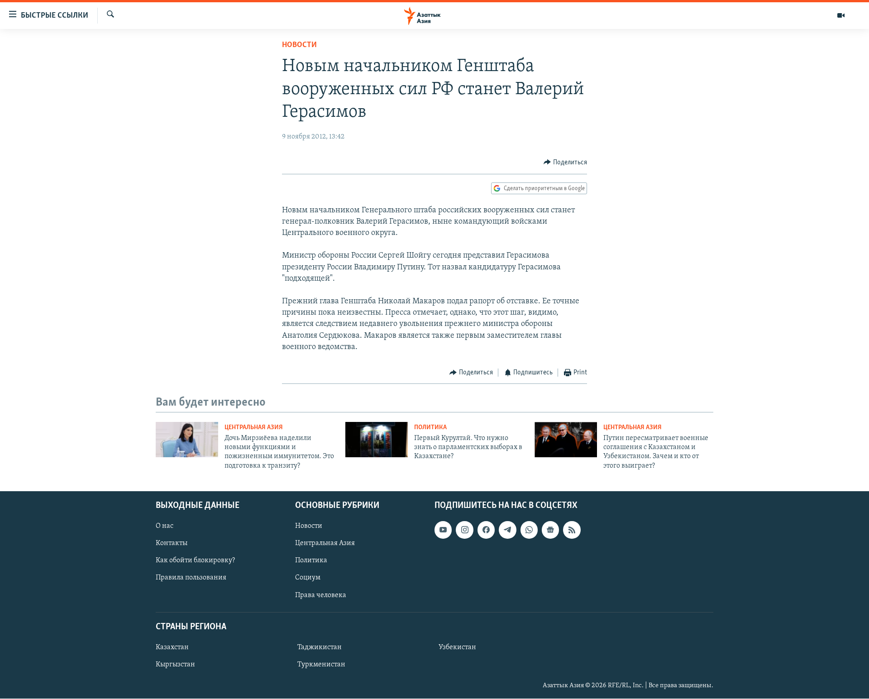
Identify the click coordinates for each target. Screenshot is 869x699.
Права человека (320, 595)
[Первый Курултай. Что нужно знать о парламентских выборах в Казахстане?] (376, 439)
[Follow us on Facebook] (486, 530)
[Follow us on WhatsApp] (529, 530)
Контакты (171, 543)
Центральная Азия (253, 427)
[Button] (565, 162)
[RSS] (571, 530)
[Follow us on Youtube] (443, 530)
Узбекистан (457, 647)
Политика (430, 427)
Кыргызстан (175, 664)
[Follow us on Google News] (550, 530)
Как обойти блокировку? (195, 561)
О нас (164, 526)
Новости (299, 45)
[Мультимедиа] (841, 15)
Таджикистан (319, 647)
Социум (307, 578)
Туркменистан (321, 664)
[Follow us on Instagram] (464, 530)
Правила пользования (191, 578)
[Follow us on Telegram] (507, 530)
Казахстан (172, 647)
